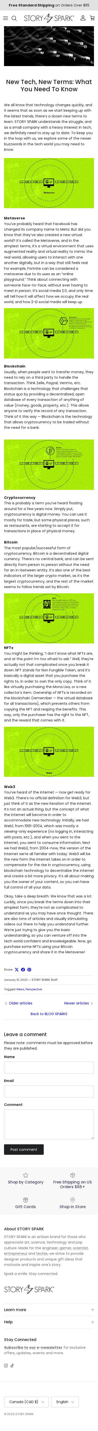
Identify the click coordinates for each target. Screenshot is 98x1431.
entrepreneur (15, 1253)
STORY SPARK (24, 1414)
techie (41, 1253)
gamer (65, 1248)
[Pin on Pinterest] (29, 970)
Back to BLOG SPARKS (49, 1013)
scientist (80, 1248)
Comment (13, 1104)
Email (9, 1080)
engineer (50, 1248)
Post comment (24, 1149)
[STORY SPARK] (49, 18)
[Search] (16, 18)
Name (9, 1057)
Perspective (34, 989)
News (20, 989)
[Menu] (5, 18)
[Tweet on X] (17, 970)
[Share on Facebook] (23, 970)
